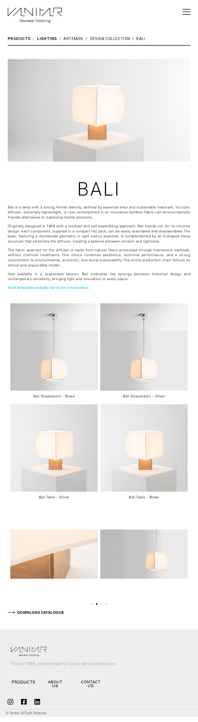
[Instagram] (10, 702)
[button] (92, 604)
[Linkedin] (37, 702)
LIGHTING (47, 39)
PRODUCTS (19, 39)
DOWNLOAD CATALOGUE (40, 612)
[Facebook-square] (24, 702)
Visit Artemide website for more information (48, 287)
